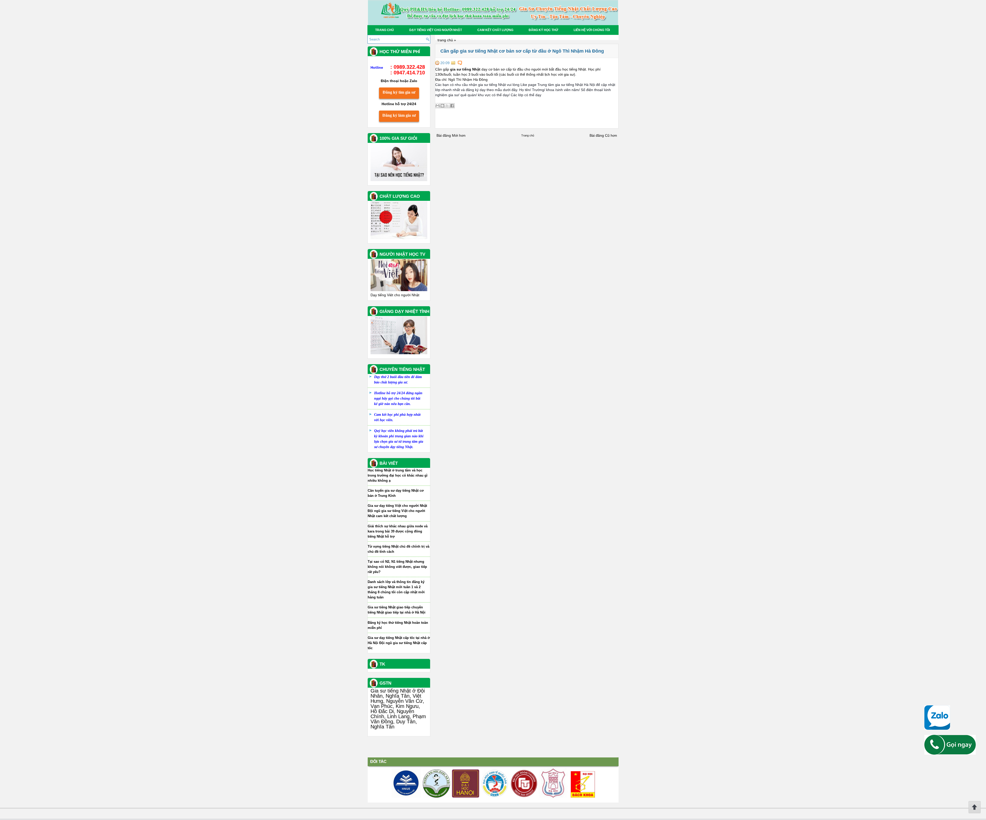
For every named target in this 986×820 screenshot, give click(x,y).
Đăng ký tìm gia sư (399, 92)
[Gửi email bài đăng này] (437, 105)
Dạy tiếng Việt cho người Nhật (435, 30)
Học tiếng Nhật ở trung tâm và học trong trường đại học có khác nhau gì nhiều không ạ (398, 475)
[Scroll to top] (974, 812)
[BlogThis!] (442, 105)
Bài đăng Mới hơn (451, 135)
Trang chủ (384, 30)
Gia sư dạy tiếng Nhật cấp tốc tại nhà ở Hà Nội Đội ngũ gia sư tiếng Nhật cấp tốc (399, 643)
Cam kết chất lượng (495, 30)
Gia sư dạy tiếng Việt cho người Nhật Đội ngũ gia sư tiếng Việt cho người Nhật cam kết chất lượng (397, 511)
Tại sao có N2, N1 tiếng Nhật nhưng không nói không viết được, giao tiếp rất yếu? (397, 567)
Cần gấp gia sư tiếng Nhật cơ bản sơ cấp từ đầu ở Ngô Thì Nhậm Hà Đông (522, 51)
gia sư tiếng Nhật (465, 69)
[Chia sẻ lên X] (447, 105)
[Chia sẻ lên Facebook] (452, 105)
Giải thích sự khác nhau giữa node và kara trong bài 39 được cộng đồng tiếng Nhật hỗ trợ (398, 531)
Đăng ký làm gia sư (399, 115)
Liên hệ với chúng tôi (592, 30)
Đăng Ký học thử (543, 30)
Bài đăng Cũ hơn (603, 135)
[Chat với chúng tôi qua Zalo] (937, 728)
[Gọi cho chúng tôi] (950, 753)
